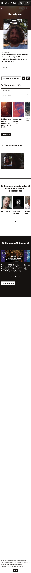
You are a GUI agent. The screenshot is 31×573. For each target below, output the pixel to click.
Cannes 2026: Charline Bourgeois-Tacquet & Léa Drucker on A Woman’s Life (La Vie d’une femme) (11, 268)
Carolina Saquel (16, 212)
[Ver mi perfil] (27, 3)
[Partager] (23, 78)
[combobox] (15, 90)
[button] (21, 156)
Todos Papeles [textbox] (7, 95)
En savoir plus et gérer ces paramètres (12, 566)
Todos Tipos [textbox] (6, 90)
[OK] (15, 570)
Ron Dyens (5, 211)
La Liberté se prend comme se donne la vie (6, 122)
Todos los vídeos (8, 283)
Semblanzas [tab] (15, 150)
